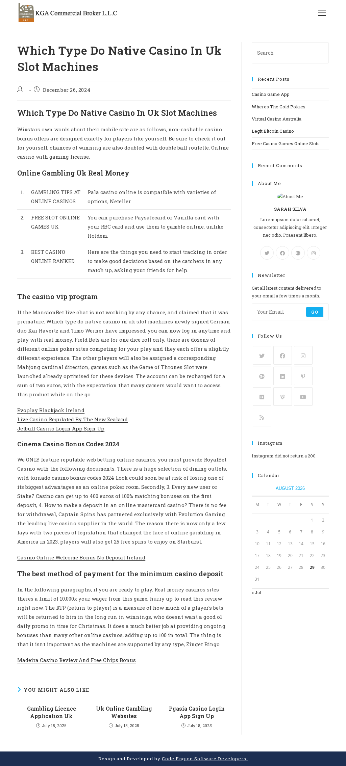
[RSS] (262, 417)
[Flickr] (262, 396)
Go (314, 312)
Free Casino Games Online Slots (286, 143)
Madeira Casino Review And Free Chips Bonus (76, 660)
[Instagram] (313, 253)
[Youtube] (303, 396)
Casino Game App (271, 94)
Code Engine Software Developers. (205, 759)
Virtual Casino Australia (276, 119)
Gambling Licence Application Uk (51, 712)
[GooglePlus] (298, 253)
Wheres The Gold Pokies (278, 107)
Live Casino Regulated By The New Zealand (72, 419)
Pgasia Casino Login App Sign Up (197, 712)
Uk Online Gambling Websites (124, 712)
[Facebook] (282, 253)
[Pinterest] (303, 376)
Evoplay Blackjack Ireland (50, 410)
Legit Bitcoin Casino (273, 131)
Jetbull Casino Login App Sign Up (60, 428)
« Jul (256, 592)
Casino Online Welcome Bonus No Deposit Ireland (81, 557)
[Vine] (282, 396)
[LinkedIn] (282, 376)
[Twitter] (267, 253)
